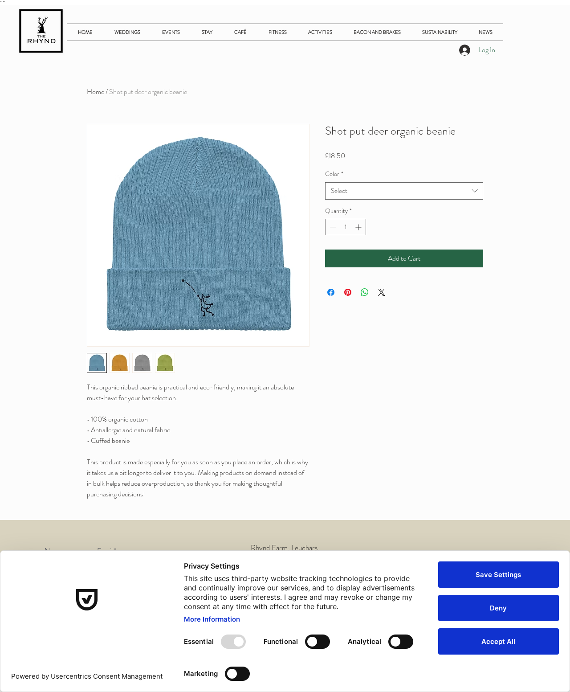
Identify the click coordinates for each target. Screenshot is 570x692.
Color (334, 174)
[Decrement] (332, 227)
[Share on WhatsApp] (364, 292)
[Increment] (359, 227)
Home (95, 91)
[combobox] (404, 191)
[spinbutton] (346, 227)
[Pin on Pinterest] (347, 292)
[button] (207, 32)
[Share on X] (381, 292)
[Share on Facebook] (331, 292)
